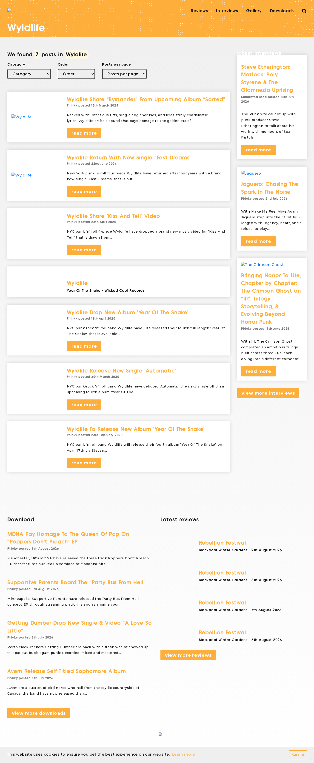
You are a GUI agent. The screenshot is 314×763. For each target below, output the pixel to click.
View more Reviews (188, 655)
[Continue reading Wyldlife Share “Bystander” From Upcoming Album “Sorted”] (35, 117)
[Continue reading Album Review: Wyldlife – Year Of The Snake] (146, 274)
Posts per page (116, 64)
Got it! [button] (298, 755)
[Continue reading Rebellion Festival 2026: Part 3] (253, 563)
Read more (84, 133)
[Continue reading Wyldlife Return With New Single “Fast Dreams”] (35, 175)
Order (63, 64)
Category (16, 64)
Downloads (282, 10)
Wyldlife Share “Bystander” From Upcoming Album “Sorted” (146, 99)
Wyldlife (77, 283)
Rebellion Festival (222, 543)
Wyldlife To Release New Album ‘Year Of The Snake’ (136, 429)
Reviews (199, 10)
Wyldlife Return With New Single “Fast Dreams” (129, 158)
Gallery (254, 10)
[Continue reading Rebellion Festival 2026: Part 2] (253, 593)
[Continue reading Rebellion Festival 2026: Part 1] (253, 623)
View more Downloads (39, 713)
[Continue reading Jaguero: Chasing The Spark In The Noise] (272, 173)
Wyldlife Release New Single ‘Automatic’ (121, 371)
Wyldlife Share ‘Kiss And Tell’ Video (113, 216)
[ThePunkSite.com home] (9, 10)
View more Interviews (268, 393)
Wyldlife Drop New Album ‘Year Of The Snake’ (127, 312)
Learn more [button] (183, 754)
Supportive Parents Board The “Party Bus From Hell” (76, 582)
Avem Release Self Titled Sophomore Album (66, 671)
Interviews (227, 10)
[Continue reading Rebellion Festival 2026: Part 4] (253, 533)
